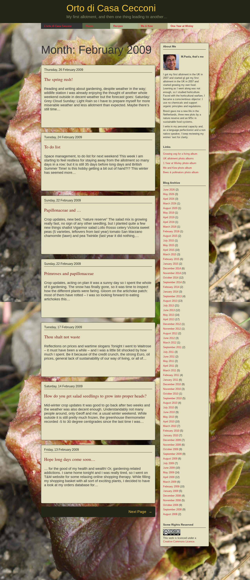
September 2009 (172, 453)
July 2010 (168, 407)
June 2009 (169, 467)
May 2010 (168, 416)
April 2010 (168, 421)
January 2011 (170, 379)
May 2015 (168, 245)
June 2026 (169, 189)
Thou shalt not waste (62, 337)
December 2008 (172, 495)
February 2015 (171, 259)
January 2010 (170, 435)
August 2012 (170, 333)
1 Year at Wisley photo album (179, 163)
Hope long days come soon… (69, 459)
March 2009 (169, 481)
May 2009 (168, 472)
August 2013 (170, 300)
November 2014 (172, 273)
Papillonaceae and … (62, 210)
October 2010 (170, 393)
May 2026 (168, 194)
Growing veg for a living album (180, 153)
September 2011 (172, 347)
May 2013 (168, 314)
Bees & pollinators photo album (180, 172)
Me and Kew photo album (177, 167)
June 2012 (169, 338)
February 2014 (171, 287)
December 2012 (172, 324)
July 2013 (168, 305)
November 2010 (172, 389)
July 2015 (168, 240)
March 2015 (169, 254)
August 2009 (170, 458)
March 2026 (169, 203)
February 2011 (171, 375)
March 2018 (169, 226)
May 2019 (168, 212)
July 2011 (168, 351)
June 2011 (169, 356)
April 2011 (168, 365)
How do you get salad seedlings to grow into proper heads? (95, 396)
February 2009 (171, 486)
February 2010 (171, 430)
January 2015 (170, 263)
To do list (52, 147)
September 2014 (172, 282)
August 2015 (170, 235)
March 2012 (169, 342)
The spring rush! (58, 79)
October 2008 (170, 505)
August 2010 (170, 402)
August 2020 (170, 208)
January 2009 (170, 491)
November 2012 (172, 328)
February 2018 (171, 231)
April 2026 (168, 198)
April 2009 (168, 477)
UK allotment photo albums (178, 158)
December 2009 (172, 440)
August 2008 (170, 514)
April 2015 (168, 249)
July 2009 (168, 463)
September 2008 (172, 509)
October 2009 (170, 449)
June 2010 (169, 412)
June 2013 (169, 310)
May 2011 (168, 361)
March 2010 (169, 426)
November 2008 (172, 500)
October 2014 (170, 277)
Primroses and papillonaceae (69, 273)
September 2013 (172, 296)
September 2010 (172, 398)
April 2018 (168, 222)
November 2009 (172, 444)
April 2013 (168, 319)
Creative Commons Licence (178, 541)
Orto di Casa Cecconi (111, 8)
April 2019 (168, 217)
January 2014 (170, 291)
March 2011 (169, 370)
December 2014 (172, 268)
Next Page (140, 512)
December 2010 (172, 384)
